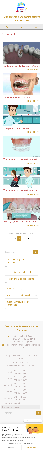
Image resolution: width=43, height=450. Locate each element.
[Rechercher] (35, 252)
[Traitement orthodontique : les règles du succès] (21, 177)
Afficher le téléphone (23, 341)
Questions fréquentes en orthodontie (17, 303)
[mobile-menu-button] (36, 27)
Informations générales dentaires (17, 261)
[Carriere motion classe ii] (21, 84)
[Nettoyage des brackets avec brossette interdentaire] (21, 209)
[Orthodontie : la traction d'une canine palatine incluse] (21, 53)
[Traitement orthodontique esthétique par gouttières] (21, 146)
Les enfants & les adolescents (20, 279)
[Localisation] (21, 26)
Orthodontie (11, 288)
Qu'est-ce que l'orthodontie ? (19, 295)
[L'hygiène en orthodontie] (21, 115)
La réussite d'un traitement (18, 272)
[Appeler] (7, 26)
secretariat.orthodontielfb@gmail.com (23, 346)
